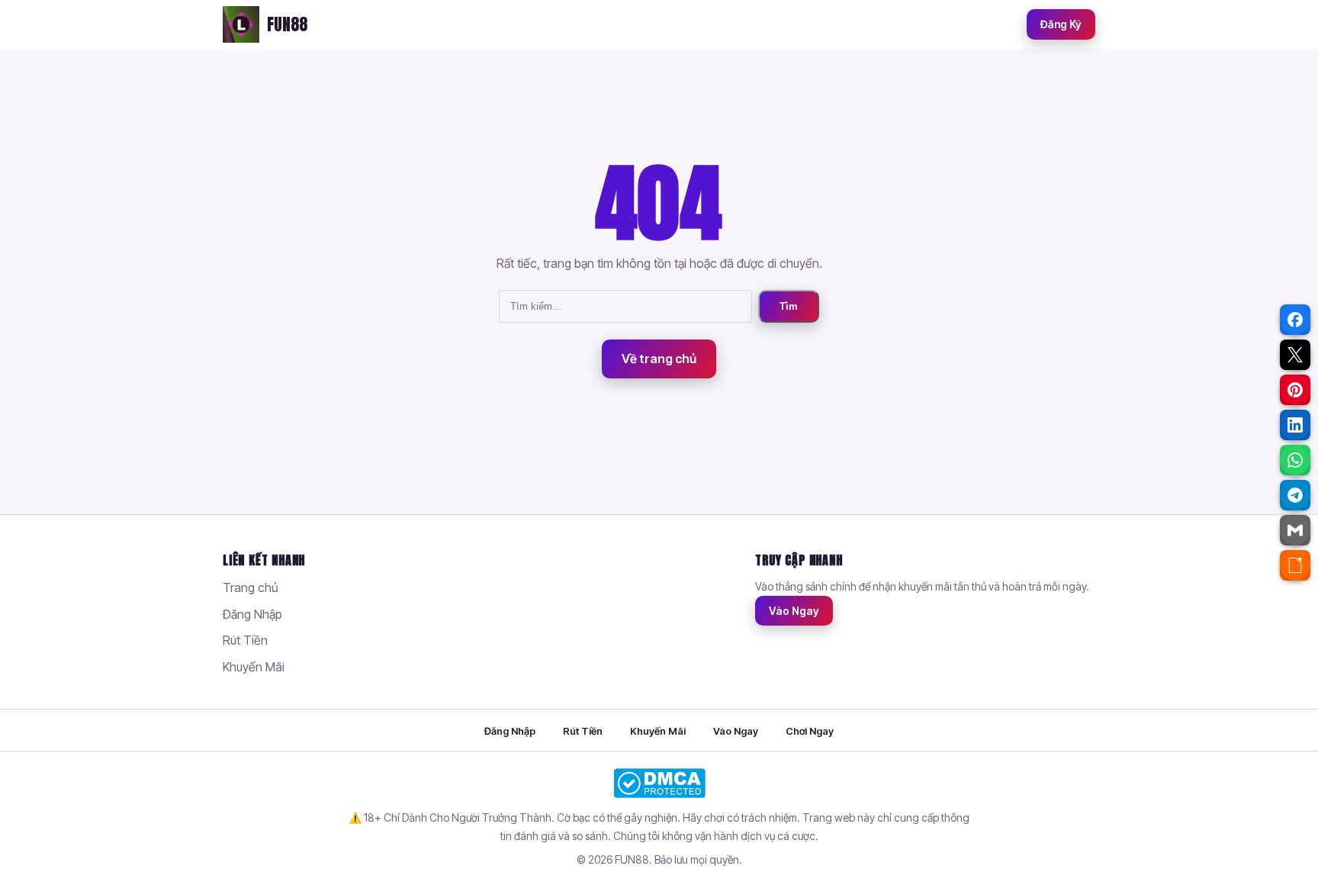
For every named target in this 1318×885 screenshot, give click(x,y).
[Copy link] (1295, 565)
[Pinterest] (1295, 390)
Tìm (789, 306)
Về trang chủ (659, 358)
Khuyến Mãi (253, 666)
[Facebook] (1295, 319)
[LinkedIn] (1295, 425)
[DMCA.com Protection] (659, 783)
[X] (1295, 355)
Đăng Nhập (252, 614)
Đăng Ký (1061, 24)
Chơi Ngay (810, 731)
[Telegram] (1295, 495)
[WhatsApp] (1295, 460)
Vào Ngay (794, 610)
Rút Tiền (245, 640)
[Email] (1295, 530)
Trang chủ (250, 587)
